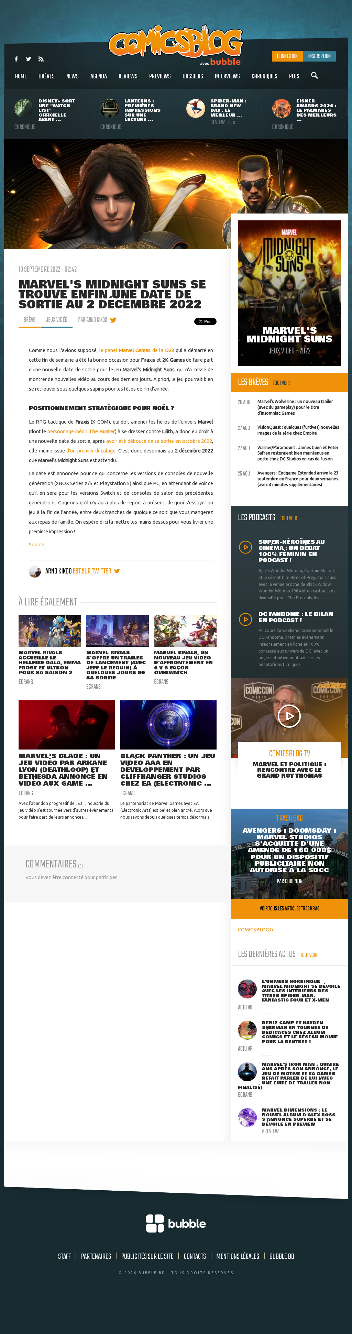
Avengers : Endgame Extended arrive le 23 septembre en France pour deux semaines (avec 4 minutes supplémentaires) (288, 477)
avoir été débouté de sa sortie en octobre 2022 (159, 441)
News (72, 77)
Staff (64, 1256)
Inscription (319, 56)
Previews (160, 77)
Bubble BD (282, 1256)
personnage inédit (80, 431)
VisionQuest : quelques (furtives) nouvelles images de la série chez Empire (288, 429)
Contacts (195, 1256)
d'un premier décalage (91, 450)
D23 (169, 350)
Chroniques (264, 77)
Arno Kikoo (58, 571)
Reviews (128, 77)
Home (21, 77)
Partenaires (96, 1256)
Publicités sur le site (147, 1256)
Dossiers (193, 77)
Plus (294, 77)
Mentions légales (237, 1256)
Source (36, 544)
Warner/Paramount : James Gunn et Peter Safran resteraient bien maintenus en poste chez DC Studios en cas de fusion (288, 452)
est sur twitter (92, 571)
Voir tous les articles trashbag (289, 909)
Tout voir (281, 383)
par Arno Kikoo (92, 320)
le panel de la (132, 350)
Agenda (98, 77)
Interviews (227, 77)
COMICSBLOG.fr (256, 929)
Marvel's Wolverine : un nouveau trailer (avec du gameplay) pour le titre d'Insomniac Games (285, 406)
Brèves (46, 77)
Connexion (287, 56)
